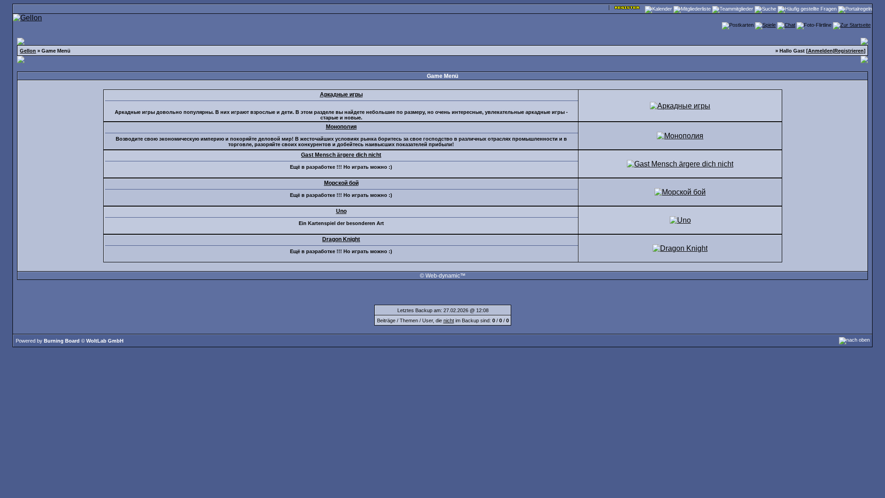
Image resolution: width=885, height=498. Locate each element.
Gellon (28, 50)
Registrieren (849, 50)
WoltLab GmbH (105, 341)
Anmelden (820, 50)
